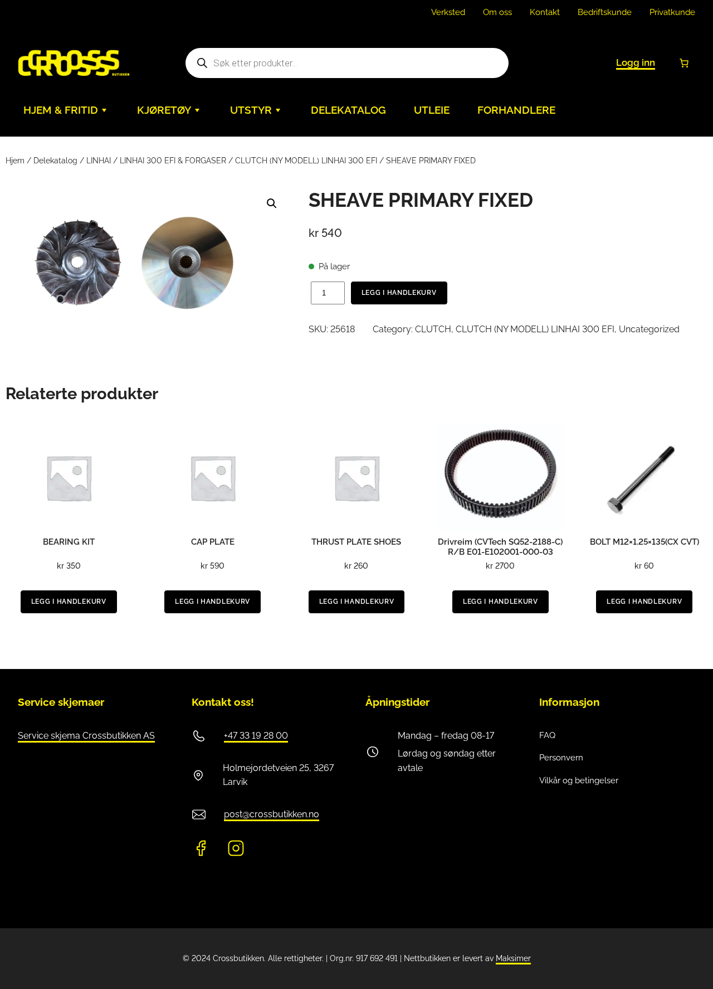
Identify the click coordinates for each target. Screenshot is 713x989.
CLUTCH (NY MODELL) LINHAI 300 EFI (306, 160)
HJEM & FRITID (60, 110)
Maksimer (513, 958)
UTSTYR (251, 110)
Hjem (15, 160)
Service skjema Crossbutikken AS (86, 735)
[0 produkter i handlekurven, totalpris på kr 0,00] (684, 63)
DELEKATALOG (348, 110)
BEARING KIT (69, 542)
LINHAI (98, 160)
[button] (272, 203)
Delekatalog (55, 160)
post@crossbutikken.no (271, 814)
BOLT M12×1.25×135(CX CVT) (644, 542)
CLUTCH (433, 329)
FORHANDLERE (516, 110)
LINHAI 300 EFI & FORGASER (173, 160)
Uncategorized (649, 329)
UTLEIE (432, 110)
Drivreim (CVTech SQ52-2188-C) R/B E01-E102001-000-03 (500, 547)
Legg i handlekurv (399, 293)
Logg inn (635, 62)
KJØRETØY (164, 110)
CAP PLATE (213, 542)
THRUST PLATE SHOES (356, 542)
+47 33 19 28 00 (256, 735)
